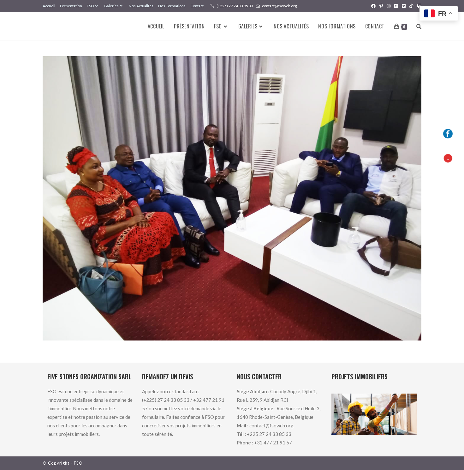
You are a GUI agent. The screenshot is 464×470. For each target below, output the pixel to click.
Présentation (71, 5)
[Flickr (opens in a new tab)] (396, 6)
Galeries (111, 5)
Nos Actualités (141, 5)
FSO (90, 5)
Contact (197, 5)
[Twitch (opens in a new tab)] (418, 6)
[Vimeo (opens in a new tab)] (403, 6)
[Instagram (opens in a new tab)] (388, 6)
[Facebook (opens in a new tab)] (373, 6)
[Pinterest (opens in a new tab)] (381, 6)
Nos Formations (172, 5)
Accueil (49, 5)
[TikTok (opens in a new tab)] (411, 6)
